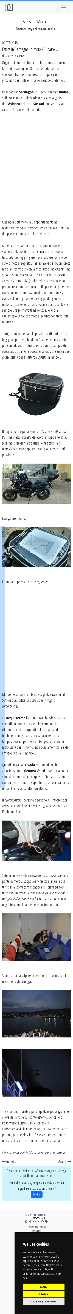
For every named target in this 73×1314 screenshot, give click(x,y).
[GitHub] (42, 1221)
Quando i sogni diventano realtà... (36, 28)
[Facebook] (30, 1221)
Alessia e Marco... (36, 21)
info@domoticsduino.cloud (36, 1226)
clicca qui (60, 1152)
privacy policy (36, 1230)
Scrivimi (36, 1194)
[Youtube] (34, 1221)
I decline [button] (43, 1294)
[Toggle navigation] (63, 7)
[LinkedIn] (26, 1221)
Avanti (62, 1161)
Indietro (10, 1161)
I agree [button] (43, 1287)
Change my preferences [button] (43, 1301)
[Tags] (46, 1221)
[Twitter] (38, 1221)
